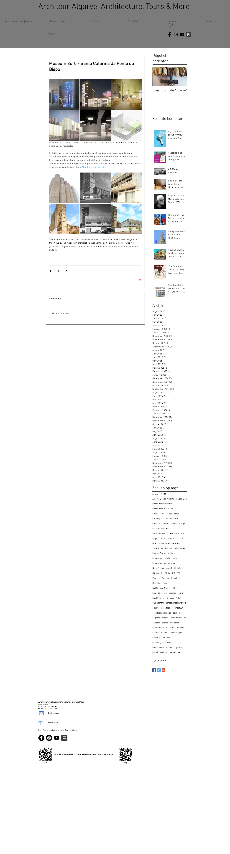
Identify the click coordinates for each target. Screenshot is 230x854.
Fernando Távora (160, 533)
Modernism (157, 558)
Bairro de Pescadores (162, 504)
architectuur (177, 608)
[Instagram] (176, 34)
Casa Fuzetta (173, 514)
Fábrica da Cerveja (177, 538)
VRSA (178, 598)
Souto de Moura (176, 593)
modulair (170, 647)
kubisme (156, 637)
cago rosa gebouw (160, 618)
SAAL (165, 583)
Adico (163, 494)
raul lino (164, 652)
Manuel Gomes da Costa (163, 553)
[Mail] (41, 713)
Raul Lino (156, 583)
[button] (171, 25)
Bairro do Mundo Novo (162, 509)
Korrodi (168, 548)
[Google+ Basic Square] (163, 670)
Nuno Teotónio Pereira (176, 568)
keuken (164, 632)
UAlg (172, 598)
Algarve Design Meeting (163, 499)
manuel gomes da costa (163, 642)
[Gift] (40, 722)
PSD (179, 573)
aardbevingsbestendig (176, 603)
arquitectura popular (161, 613)
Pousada (165, 578)
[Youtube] (182, 34)
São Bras (156, 598)
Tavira (165, 598)
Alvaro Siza (181, 499)
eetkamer (174, 623)
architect (165, 608)
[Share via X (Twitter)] (58, 270)
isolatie (155, 632)
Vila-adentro (158, 603)
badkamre (177, 613)
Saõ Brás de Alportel (161, 588)
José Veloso (157, 548)
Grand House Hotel (161, 543)
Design (182, 523)
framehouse (158, 627)
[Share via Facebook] (50, 270)
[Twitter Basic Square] (159, 670)
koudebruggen (176, 632)
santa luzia (175, 652)
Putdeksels (176, 578)
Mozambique (169, 563)
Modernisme (171, 558)
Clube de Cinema (160, 523)
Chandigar (157, 518)
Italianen (176, 543)
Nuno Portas (158, 568)
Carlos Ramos (159, 514)
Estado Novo (158, 528)
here (75, 730)
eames (165, 623)
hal (167, 627)
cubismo (156, 623)
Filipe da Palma (159, 538)
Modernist (157, 563)
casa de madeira (178, 618)
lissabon (166, 637)
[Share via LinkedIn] (65, 270)
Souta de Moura (159, 593)
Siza (175, 588)
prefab (155, 652)
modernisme (158, 647)
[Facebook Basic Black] (169, 34)
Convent (173, 523)
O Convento (157, 573)
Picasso (156, 578)
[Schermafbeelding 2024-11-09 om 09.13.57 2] (188, 34)
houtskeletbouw (177, 627)
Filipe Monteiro (177, 533)
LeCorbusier (179, 548)
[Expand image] (64, 94)
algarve (155, 608)
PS (173, 573)
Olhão (167, 573)
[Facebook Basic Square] (154, 670)
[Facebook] (41, 738)
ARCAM (155, 494)
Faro (168, 528)
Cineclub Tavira (171, 518)
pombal (179, 647)
